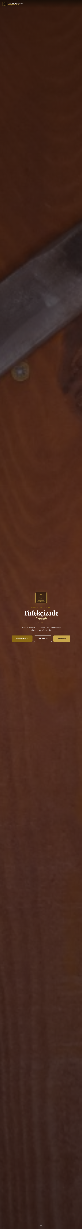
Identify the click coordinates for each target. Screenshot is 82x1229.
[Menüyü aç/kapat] (77, 4)
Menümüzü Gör (22, 639)
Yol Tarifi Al (43, 639)
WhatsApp (62, 639)
